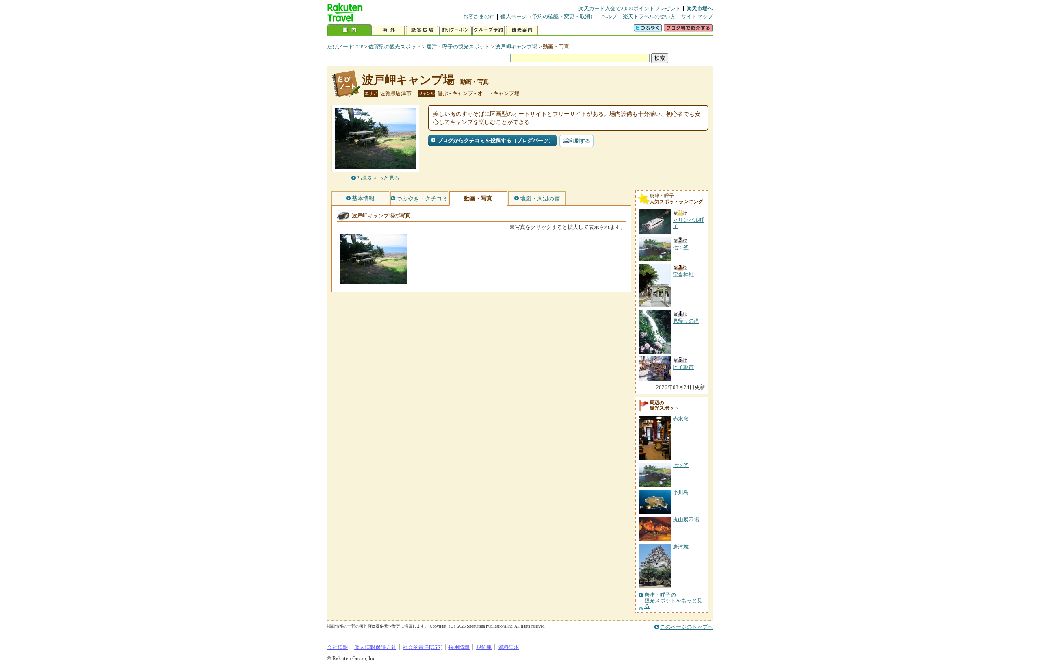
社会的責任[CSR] (422, 647)
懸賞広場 (422, 30)
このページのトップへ (686, 627)
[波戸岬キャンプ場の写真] (373, 280)
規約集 (484, 647)
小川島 (681, 492)
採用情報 (459, 647)
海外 (389, 30)
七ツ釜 (681, 465)
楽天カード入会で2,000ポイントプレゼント (629, 8)
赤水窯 (681, 419)
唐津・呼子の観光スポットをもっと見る (673, 601)
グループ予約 (488, 30)
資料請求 (508, 647)
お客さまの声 (479, 16)
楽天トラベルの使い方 (649, 16)
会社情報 (337, 647)
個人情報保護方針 (375, 647)
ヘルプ (609, 16)
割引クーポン (455, 30)
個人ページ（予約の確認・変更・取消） (548, 16)
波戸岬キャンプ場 (516, 46)
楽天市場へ (700, 8)
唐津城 (681, 547)
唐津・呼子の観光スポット (458, 46)
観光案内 (522, 30)
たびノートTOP (345, 46)
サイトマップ (697, 16)
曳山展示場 (686, 520)
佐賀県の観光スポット (394, 46)
